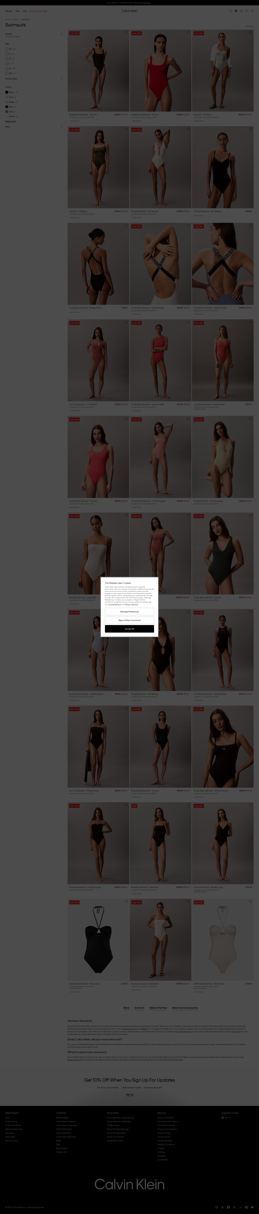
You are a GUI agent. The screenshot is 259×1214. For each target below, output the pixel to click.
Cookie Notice (114, 604)
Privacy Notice (131, 604)
